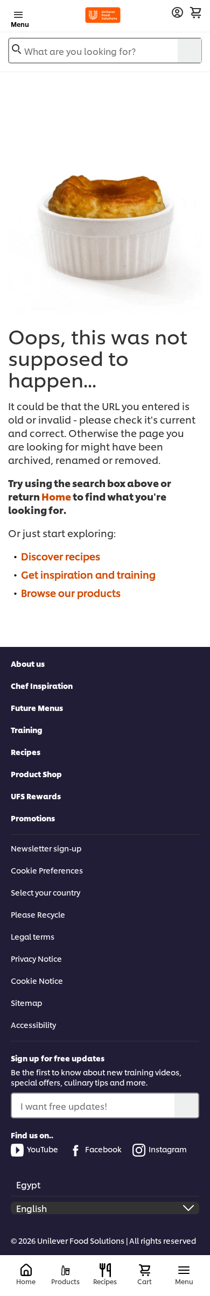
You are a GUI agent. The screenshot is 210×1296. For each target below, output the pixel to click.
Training (27, 729)
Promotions (33, 818)
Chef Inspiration (42, 685)
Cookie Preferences (47, 870)
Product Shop (36, 774)
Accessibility (33, 1024)
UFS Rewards (36, 796)
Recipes (25, 751)
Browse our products (71, 592)
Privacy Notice (36, 958)
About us (28, 663)
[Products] (65, 1270)
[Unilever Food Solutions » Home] (103, 15)
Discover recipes (60, 555)
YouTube (42, 1149)
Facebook (103, 1149)
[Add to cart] (195, 12)
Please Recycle (38, 914)
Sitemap (26, 1002)
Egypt (28, 1184)
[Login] (177, 12)
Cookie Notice (37, 980)
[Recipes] (105, 1270)
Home (56, 496)
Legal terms (32, 936)
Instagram (168, 1149)
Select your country (45, 892)
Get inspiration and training (88, 574)
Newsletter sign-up (46, 848)
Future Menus (37, 707)
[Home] (26, 1270)
